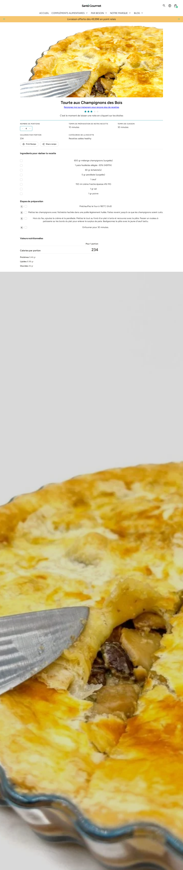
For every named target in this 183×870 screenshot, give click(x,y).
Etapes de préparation (31, 201)
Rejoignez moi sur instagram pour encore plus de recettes (91, 107)
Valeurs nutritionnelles (31, 238)
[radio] (85, 111)
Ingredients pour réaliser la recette (38, 153)
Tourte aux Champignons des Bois (91, 102)
